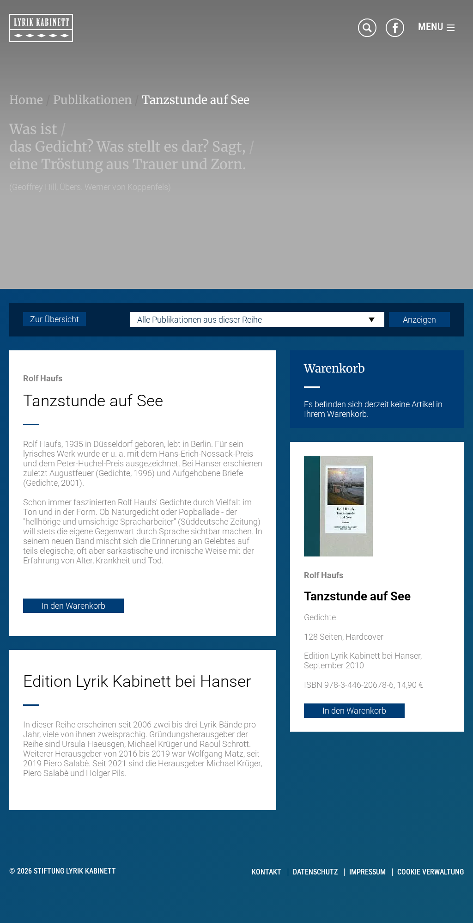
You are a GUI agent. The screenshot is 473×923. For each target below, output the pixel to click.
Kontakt (266, 872)
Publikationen (92, 99)
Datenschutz (315, 872)
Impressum (367, 872)
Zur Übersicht (54, 319)
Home (26, 99)
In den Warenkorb (73, 606)
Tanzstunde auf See (195, 99)
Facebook (395, 27)
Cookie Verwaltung (430, 872)
